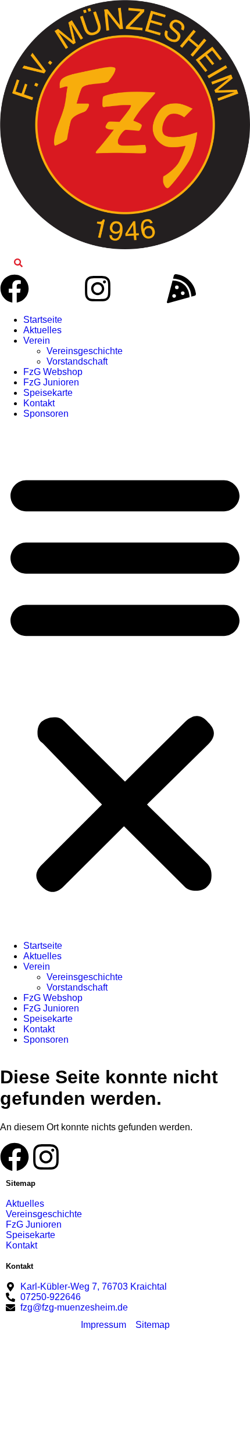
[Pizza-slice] (181, 288)
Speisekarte (48, 393)
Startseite (42, 320)
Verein (36, 340)
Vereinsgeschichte (85, 351)
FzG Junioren (51, 382)
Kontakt (39, 403)
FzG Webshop (53, 372)
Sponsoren (46, 413)
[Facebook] (14, 288)
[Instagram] (97, 288)
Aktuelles (42, 330)
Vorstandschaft (77, 361)
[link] (18, 263)
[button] (125, 679)
